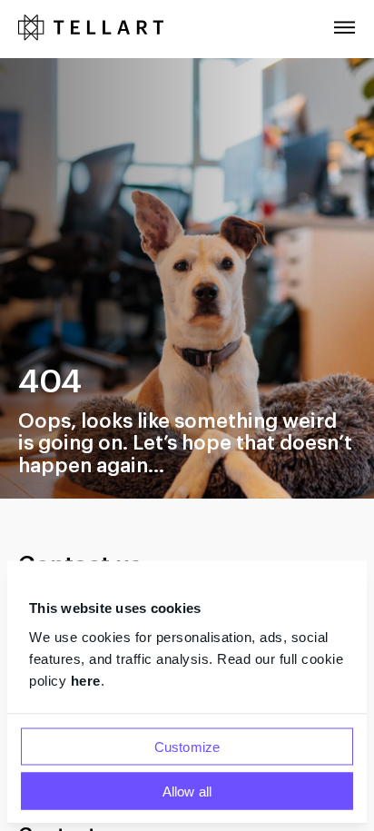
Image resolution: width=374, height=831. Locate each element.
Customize (187, 746)
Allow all (187, 790)
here (86, 680)
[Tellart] (90, 29)
